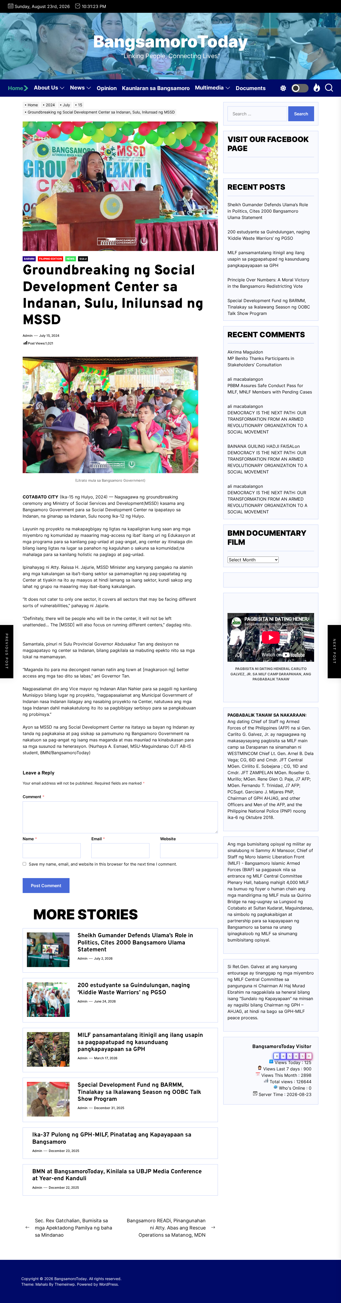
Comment (33, 796)
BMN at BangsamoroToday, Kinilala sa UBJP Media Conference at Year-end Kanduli (117, 1175)
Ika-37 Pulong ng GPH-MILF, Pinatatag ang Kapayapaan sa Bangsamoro (111, 1138)
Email (98, 838)
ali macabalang (243, 486)
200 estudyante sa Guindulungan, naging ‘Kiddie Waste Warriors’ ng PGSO (134, 989)
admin (28, 336)
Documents (251, 88)
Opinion (107, 88)
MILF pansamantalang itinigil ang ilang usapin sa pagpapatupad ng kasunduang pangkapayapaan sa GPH (140, 1042)
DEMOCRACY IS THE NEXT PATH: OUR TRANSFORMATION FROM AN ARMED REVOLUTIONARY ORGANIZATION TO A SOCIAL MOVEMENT (267, 422)
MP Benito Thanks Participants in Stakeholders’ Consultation (261, 361)
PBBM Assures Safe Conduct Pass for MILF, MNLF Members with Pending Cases (270, 389)
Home (15, 88)
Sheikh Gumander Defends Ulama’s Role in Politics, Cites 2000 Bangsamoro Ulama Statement (135, 942)
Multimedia (209, 87)
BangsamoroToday (170, 41)
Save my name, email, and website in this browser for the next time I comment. (103, 864)
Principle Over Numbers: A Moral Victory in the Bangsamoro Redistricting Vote (268, 283)
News (77, 87)
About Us (46, 87)
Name (30, 838)
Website (168, 838)
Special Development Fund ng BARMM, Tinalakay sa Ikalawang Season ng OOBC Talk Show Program (139, 1092)
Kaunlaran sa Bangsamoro (156, 88)
